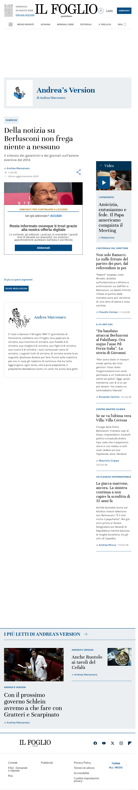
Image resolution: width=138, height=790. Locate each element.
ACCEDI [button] (56, 215)
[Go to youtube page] (104, 743)
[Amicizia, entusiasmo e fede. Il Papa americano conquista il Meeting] (113, 180)
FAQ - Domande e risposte (17, 769)
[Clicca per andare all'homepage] (35, 743)
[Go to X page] (112, 743)
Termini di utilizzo (84, 768)
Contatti (12, 762)
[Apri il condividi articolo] (79, 172)
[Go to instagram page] (121, 743)
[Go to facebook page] (95, 743)
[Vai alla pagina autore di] (20, 93)
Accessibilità (81, 773)
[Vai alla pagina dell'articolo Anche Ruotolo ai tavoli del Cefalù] (119, 662)
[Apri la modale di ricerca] (124, 24)
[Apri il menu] (10, 24)
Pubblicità (47, 762)
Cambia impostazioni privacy (86, 779)
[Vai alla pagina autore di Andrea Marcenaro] (19, 317)
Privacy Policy (82, 762)
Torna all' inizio (116, 765)
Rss (10, 775)
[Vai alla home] (66, 10)
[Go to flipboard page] (129, 743)
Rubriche (11, 120)
